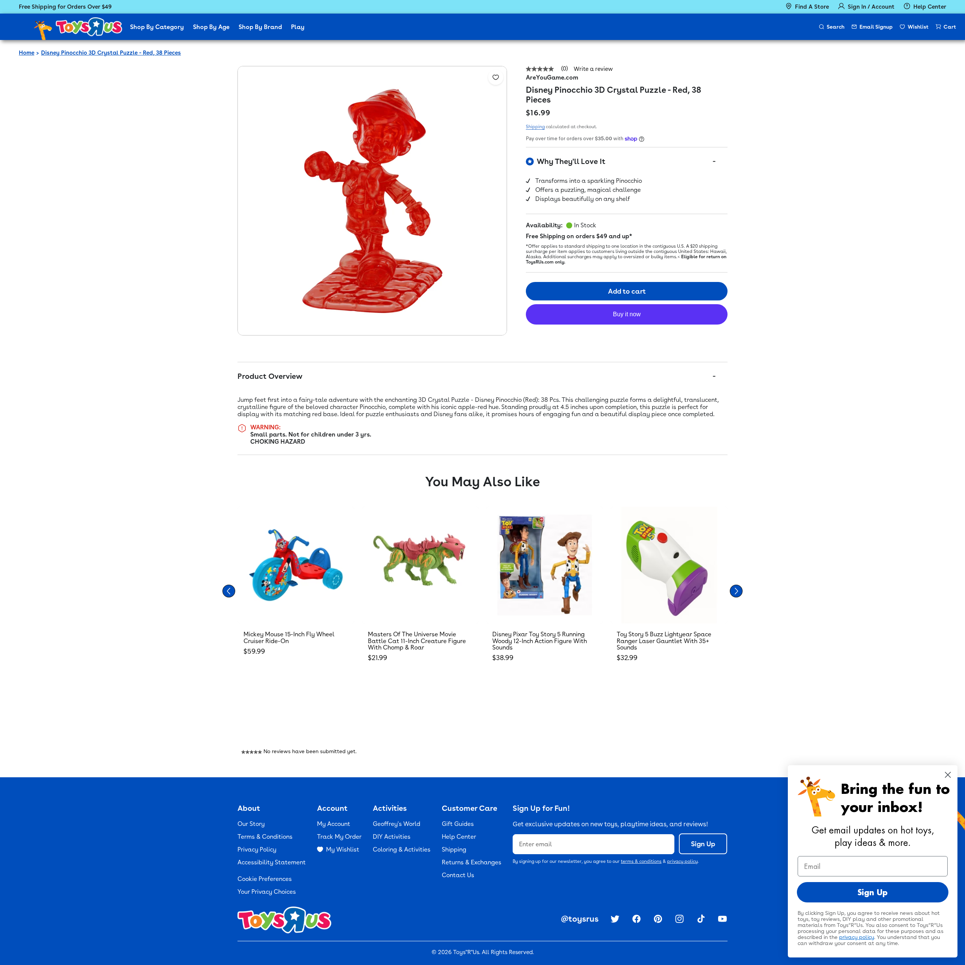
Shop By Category (157, 27)
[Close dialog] (947, 774)
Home (26, 52)
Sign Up (703, 844)
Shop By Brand (260, 27)
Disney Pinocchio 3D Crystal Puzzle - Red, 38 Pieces (111, 52)
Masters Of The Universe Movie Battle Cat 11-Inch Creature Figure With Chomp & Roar (417, 641)
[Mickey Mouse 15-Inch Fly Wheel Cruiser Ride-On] (295, 565)
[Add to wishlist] (495, 77)
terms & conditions (641, 861)
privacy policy (682, 861)
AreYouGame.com (552, 77)
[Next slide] (736, 591)
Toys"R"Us (466, 952)
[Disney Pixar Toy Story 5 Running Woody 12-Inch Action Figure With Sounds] (544, 565)
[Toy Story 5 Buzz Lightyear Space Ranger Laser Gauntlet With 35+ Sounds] (669, 565)
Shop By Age (211, 27)
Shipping (535, 126)
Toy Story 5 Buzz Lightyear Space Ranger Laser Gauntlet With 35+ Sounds (664, 641)
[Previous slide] (228, 591)
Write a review (593, 69)
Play (298, 27)
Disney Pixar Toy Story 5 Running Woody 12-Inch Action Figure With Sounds (539, 641)
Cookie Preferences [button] (264, 878)
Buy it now (627, 314)
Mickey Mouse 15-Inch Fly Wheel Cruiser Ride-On (289, 638)
